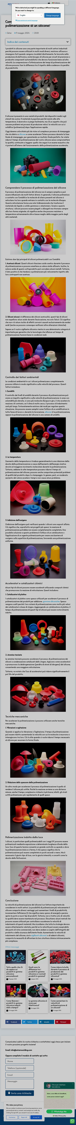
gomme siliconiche (51, 601)
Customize (12, 1117)
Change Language (52, 15)
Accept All (36, 1117)
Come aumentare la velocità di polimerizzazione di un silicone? (59, 1004)
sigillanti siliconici (39, 935)
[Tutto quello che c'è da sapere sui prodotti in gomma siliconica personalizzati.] (15, 962)
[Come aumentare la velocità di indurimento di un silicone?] (60, 996)
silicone (22, 134)
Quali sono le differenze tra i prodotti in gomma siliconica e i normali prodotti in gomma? (37, 971)
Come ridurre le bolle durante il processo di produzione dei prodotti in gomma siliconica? (60, 971)
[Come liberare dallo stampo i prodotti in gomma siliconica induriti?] (15, 996)
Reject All (24, 1117)
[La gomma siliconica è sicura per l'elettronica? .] (38, 996)
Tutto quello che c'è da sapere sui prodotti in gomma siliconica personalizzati (14, 971)
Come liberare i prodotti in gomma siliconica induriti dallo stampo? (14, 1004)
